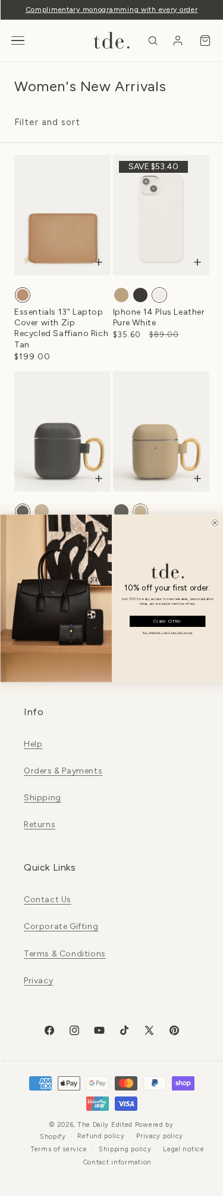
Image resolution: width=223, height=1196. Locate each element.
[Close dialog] (214, 522)
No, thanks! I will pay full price (167, 631)
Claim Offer (167, 621)
